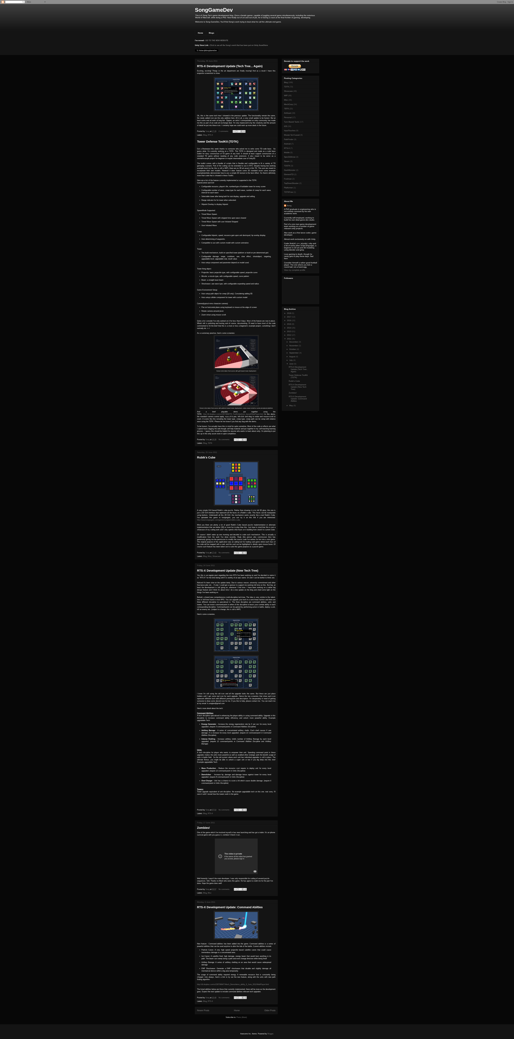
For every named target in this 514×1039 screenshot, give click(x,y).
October (293, 349)
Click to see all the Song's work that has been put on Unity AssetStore (239, 45)
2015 (289, 324)
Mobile (287, 152)
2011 (289, 339)
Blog (205, 135)
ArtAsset (287, 113)
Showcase (217, 556)
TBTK (286, 109)
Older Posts (269, 1010)
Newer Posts (203, 1010)
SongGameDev (214, 10)
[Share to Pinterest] (244, 131)
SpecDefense (289, 157)
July (291, 360)
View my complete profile (294, 270)
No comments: (224, 440)
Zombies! (203, 827)
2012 (289, 335)
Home (200, 33)
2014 (289, 328)
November (294, 346)
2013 (289, 331)
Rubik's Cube (206, 457)
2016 (289, 320)
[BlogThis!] (236, 131)
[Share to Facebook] (241, 131)
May (291, 405)
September (294, 353)
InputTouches (289, 130)
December (294, 342)
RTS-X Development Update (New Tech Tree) (227, 570)
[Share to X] (239, 131)
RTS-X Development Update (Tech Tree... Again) (229, 66)
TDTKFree (288, 192)
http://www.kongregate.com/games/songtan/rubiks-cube (218, 520)
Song (289, 205)
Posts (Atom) (242, 1017)
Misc (209, 556)
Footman (288, 179)
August (292, 356)
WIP (286, 95)
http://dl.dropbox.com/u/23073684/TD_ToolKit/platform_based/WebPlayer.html (233, 414)
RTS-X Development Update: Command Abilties (230, 907)
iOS (285, 126)
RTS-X (210, 135)
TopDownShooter (291, 183)
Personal (288, 117)
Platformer (288, 188)
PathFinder (288, 139)
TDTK (210, 443)
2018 (289, 313)
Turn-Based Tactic (291, 122)
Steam (287, 161)
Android (287, 144)
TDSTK (287, 166)
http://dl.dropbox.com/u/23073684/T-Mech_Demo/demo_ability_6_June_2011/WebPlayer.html (233, 984)
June (291, 364)
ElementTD (289, 174)
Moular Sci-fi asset (292, 135)
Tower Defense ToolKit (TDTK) (217, 141)
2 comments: (224, 131)
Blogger (270, 1034)
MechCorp (288, 104)
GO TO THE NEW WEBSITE (216, 40)
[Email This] (234, 131)
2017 (289, 317)
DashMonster (289, 170)
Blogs (211, 33)
